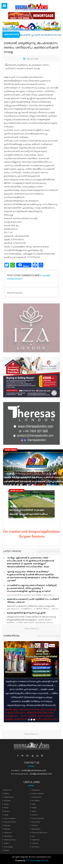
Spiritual (7, 801)
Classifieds (8, 836)
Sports (34, 811)
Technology (8, 847)
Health (34, 808)
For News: (15, 770)
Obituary (7, 825)
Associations (36, 797)
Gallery (6, 793)
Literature (8, 832)
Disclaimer (36, 790)
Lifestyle (35, 843)
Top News (35, 847)
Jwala (6, 815)
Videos (6, 850)
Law (33, 836)
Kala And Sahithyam (39, 832)
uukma (35, 815)
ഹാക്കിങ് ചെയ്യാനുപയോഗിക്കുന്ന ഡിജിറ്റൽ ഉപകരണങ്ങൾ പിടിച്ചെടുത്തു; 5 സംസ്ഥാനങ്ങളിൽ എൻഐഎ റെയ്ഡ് (32, 588)
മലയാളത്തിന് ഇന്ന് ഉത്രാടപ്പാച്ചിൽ (26, 613)
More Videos (10, 450)
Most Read (36, 822)
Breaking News (10, 840)
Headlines (36, 840)
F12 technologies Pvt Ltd (37, 860)
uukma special (11, 636)
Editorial (7, 829)
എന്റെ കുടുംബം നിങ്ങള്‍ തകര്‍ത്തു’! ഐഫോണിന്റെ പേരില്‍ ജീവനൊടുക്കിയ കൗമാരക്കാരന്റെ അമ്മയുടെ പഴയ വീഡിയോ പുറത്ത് (33, 576)
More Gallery (16, 490)
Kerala (6, 804)
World (6, 808)
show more (30, 628)
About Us (7, 790)
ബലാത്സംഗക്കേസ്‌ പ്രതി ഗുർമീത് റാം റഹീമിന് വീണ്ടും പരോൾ (33, 601)
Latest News (9, 797)
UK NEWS (36, 801)
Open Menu (4, 6)
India (33, 804)
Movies (6, 811)
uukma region (10, 818)
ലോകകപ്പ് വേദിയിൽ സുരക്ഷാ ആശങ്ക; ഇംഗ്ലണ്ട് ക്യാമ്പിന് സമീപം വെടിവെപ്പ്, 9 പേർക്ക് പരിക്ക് (28, 513)
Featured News (10, 822)
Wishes (35, 825)
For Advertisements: (20, 774)
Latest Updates (38, 793)
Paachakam (36, 829)
